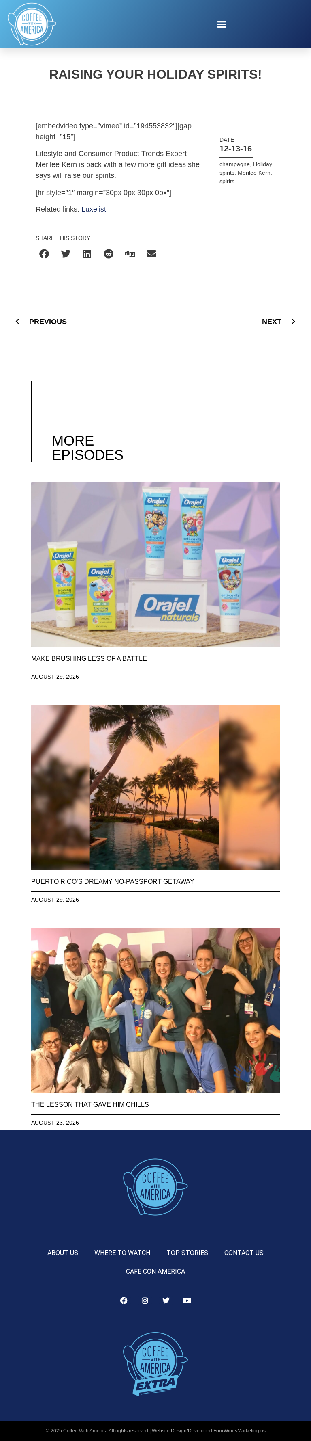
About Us (62, 1253)
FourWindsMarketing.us (239, 1431)
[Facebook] (124, 1300)
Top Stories (187, 1253)
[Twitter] (166, 1300)
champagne (234, 164)
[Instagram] (145, 1300)
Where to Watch (122, 1253)
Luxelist (93, 209)
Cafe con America (155, 1271)
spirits (226, 181)
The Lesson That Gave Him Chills (90, 1104)
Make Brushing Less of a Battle (89, 658)
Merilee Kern (254, 172)
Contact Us (244, 1253)
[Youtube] (187, 1300)
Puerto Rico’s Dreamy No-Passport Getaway (112, 881)
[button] (222, 24)
